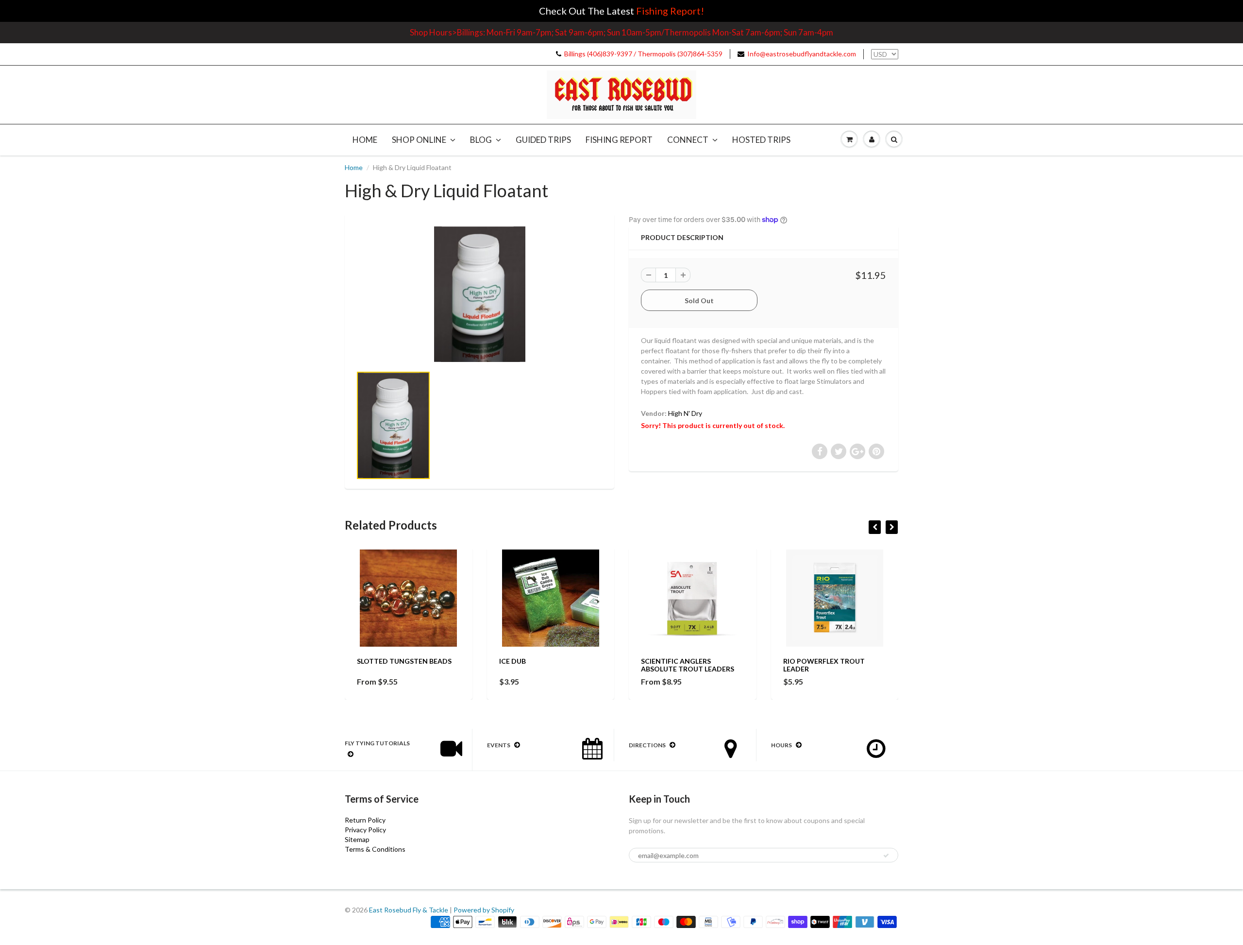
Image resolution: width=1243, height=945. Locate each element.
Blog (481, 140)
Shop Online (419, 140)
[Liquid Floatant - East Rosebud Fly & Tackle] (479, 294)
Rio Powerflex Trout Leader (824, 665)
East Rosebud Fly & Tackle (408, 910)
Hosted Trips (761, 140)
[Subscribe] (886, 855)
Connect (687, 140)
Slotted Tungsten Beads (404, 661)
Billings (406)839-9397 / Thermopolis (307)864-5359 (643, 54)
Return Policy (365, 820)
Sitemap (357, 839)
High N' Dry (685, 413)
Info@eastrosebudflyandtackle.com (801, 54)
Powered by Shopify (484, 910)
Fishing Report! (670, 11)
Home (365, 140)
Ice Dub (512, 661)
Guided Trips (543, 140)
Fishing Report (619, 140)
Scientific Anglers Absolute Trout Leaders (687, 665)
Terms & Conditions (375, 849)
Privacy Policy (365, 829)
